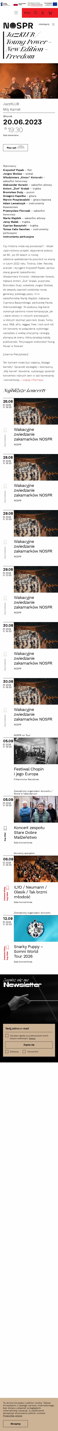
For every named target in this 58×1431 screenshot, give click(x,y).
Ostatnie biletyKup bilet (6, 894)
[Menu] (16, 12)
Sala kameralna (10, 135)
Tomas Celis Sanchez (16, 229)
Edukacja (14, 1052)
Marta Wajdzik (12, 218)
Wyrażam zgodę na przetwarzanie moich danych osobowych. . (29, 1037)
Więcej (32, 1038)
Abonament (32, 1052)
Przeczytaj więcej (12, 1415)
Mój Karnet (11, 109)
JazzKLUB (11, 104)
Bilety (27, 13)
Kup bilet (5, 836)
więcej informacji (33, 380)
